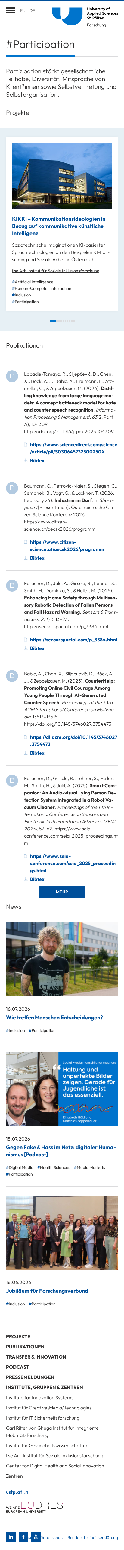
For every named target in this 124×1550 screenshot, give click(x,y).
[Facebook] (23, 1537)
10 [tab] (74, 321)
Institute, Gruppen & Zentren (44, 1387)
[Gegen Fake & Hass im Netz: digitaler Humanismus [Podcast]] (62, 1089)
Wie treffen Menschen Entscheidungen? (54, 1017)
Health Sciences (55, 1167)
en (23, 10)
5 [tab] (63, 321)
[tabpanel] (62, 224)
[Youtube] (36, 1537)
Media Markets (91, 1167)
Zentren (14, 1476)
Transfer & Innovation (36, 1357)
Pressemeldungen (30, 1377)
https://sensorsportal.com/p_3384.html (73, 639)
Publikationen (25, 1347)
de (32, 10)
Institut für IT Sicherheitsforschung (42, 1418)
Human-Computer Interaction (43, 288)
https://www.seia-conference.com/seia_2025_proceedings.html (73, 863)
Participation (27, 301)
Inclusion (23, 295)
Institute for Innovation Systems (39, 1397)
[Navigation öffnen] (10, 10)
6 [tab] (65, 321)
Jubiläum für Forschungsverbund (47, 1290)
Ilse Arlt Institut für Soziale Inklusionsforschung (55, 270)
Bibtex (37, 460)
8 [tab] (69, 321)
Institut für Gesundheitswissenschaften (47, 1445)
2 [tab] (57, 321)
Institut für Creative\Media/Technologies (48, 1408)
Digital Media (21, 1167)
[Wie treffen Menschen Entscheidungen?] (62, 959)
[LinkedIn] (11, 1537)
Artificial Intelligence (34, 281)
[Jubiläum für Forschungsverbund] (62, 1233)
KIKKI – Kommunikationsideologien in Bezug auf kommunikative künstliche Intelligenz (58, 226)
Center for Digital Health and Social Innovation (55, 1466)
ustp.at (14, 1492)
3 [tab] (59, 321)
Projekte (18, 1336)
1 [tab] (53, 321)
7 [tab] (67, 321)
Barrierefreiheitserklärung (92, 1537)
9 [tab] (72, 321)
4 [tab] (61, 321)
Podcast (17, 1367)
